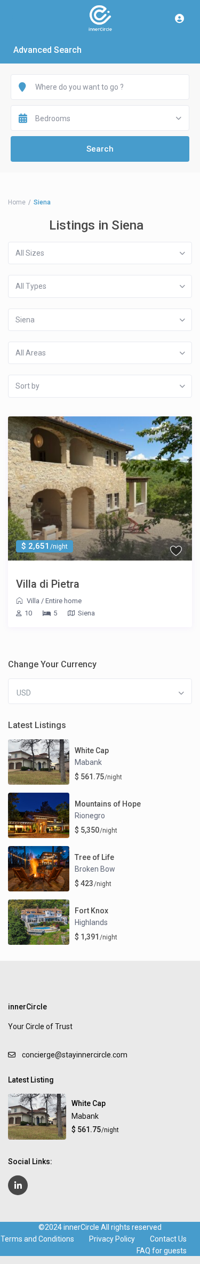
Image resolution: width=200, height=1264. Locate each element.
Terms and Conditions (37, 1239)
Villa (33, 601)
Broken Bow (95, 869)
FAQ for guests (162, 1250)
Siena (86, 613)
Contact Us (168, 1239)
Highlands (91, 922)
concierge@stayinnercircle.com (74, 1054)
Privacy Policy (112, 1239)
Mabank (88, 762)
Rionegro (90, 815)
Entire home (63, 601)
